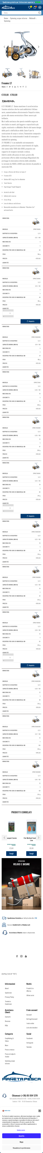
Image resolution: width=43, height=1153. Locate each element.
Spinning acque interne (18, 18)
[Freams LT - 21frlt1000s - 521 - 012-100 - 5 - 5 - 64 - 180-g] (36, 221)
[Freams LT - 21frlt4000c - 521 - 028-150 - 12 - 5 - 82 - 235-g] (36, 615)
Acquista (31, 321)
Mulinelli (32, 18)
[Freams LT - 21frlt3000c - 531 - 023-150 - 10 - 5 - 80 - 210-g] (36, 466)
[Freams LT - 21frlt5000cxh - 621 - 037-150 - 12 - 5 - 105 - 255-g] (36, 719)
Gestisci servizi (21, 1130)
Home (6, 18)
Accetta (21, 1136)
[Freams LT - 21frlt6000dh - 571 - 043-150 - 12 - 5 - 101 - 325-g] (36, 765)
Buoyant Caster (11, 838)
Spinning (7, 21)
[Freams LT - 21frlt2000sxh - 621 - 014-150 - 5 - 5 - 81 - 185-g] (36, 330)
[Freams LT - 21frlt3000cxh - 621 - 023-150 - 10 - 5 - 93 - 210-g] (36, 524)
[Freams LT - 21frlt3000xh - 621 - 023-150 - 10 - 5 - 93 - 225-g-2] (36, 570)
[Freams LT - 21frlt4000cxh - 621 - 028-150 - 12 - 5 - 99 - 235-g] (36, 674)
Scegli (11, 853)
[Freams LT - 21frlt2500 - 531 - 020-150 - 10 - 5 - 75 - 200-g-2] (36, 375)
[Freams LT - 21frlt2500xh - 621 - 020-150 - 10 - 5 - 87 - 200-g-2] (36, 420)
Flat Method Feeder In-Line (31, 839)
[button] (40, 1111)
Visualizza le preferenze (21, 1148)
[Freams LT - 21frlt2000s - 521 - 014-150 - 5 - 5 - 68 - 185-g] (36, 271)
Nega (21, 1142)
